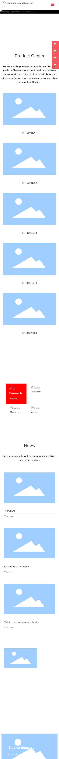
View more (8, 320)
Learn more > (14, 558)
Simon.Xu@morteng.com (18, 644)
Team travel (29, 291)
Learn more (14, 230)
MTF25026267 (29, 133)
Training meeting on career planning (29, 403)
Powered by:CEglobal (19, 667)
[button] (55, 117)
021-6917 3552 (12, 641)
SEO (32, 667)
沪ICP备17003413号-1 (29, 662)
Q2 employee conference (29, 347)
